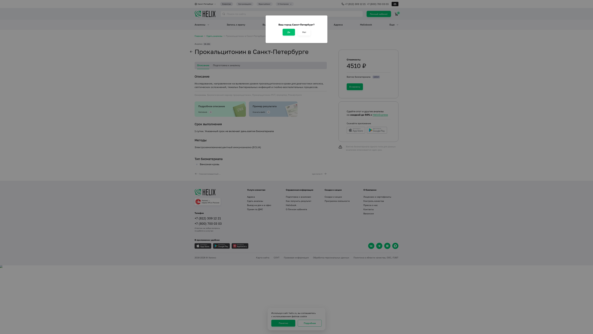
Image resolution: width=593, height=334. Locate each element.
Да (288, 32)
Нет (304, 32)
